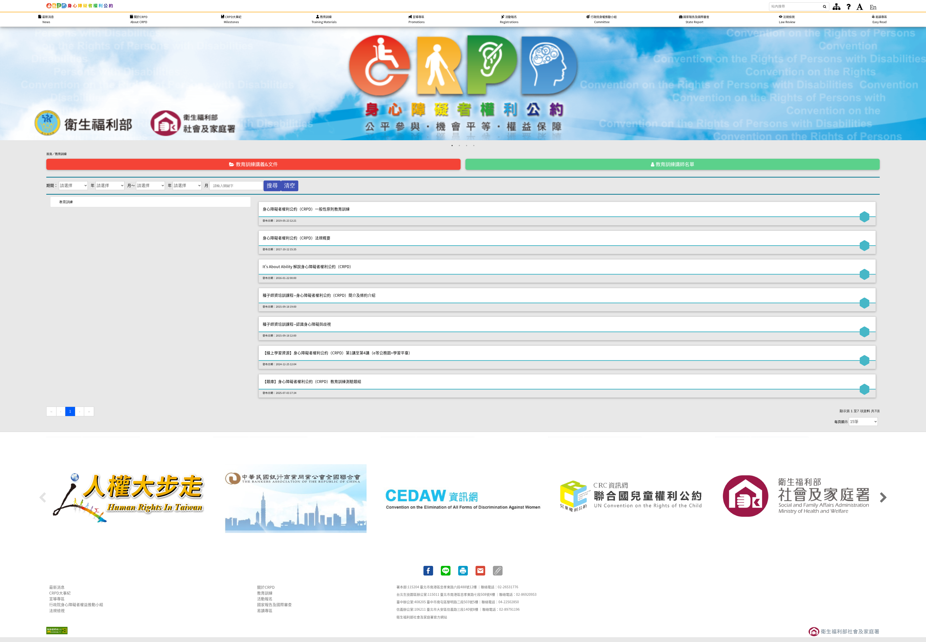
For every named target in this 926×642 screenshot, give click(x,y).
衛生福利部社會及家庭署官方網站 (421, 617)
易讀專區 (264, 610)
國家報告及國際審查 (274, 604)
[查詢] (824, 6)
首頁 (49, 154)
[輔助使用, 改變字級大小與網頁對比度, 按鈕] (860, 7)
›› (89, 411)
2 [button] (459, 145)
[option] (463, 83)
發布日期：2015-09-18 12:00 (279, 335)
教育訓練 (61, 154)
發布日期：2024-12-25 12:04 (279, 364)
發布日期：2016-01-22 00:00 (279, 278)
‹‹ (51, 411)
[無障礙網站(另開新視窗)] (57, 629)
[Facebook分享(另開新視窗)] (428, 570)
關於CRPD (266, 587)
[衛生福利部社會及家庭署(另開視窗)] (797, 498)
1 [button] (452, 145)
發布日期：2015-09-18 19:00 (279, 306)
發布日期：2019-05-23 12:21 (279, 220)
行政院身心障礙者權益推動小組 (76, 604)
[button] (497, 570)
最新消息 (57, 587)
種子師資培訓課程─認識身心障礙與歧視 (297, 324)
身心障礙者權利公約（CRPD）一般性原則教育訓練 (306, 209)
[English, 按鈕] (873, 7)
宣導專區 (57, 599)
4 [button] (473, 145)
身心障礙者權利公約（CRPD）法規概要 (296, 238)
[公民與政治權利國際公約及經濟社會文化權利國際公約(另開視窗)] (128, 498)
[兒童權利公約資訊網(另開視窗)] (630, 498)
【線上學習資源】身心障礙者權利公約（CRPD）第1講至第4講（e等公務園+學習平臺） (337, 353)
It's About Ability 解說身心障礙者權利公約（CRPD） (308, 266)
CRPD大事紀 (60, 593)
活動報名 (264, 599)
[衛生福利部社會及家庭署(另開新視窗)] (844, 630)
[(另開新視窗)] (463, 83)
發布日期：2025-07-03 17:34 (279, 393)
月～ (131, 185)
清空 (289, 186)
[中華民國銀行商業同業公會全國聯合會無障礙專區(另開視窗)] (295, 498)
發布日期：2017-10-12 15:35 (279, 249)
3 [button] (466, 145)
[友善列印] (463, 570)
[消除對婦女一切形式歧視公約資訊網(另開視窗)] (463, 498)
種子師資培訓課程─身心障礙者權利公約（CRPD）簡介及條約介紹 (319, 295)
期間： (52, 185)
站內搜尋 (778, 6)
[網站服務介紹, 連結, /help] (848, 7)
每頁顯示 (841, 421)
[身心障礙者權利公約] (79, 5)
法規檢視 (57, 610)
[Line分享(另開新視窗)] (445, 570)
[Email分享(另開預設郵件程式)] (480, 570)
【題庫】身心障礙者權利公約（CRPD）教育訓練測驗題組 (312, 381)
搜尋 (272, 186)
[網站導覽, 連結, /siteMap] (836, 7)
